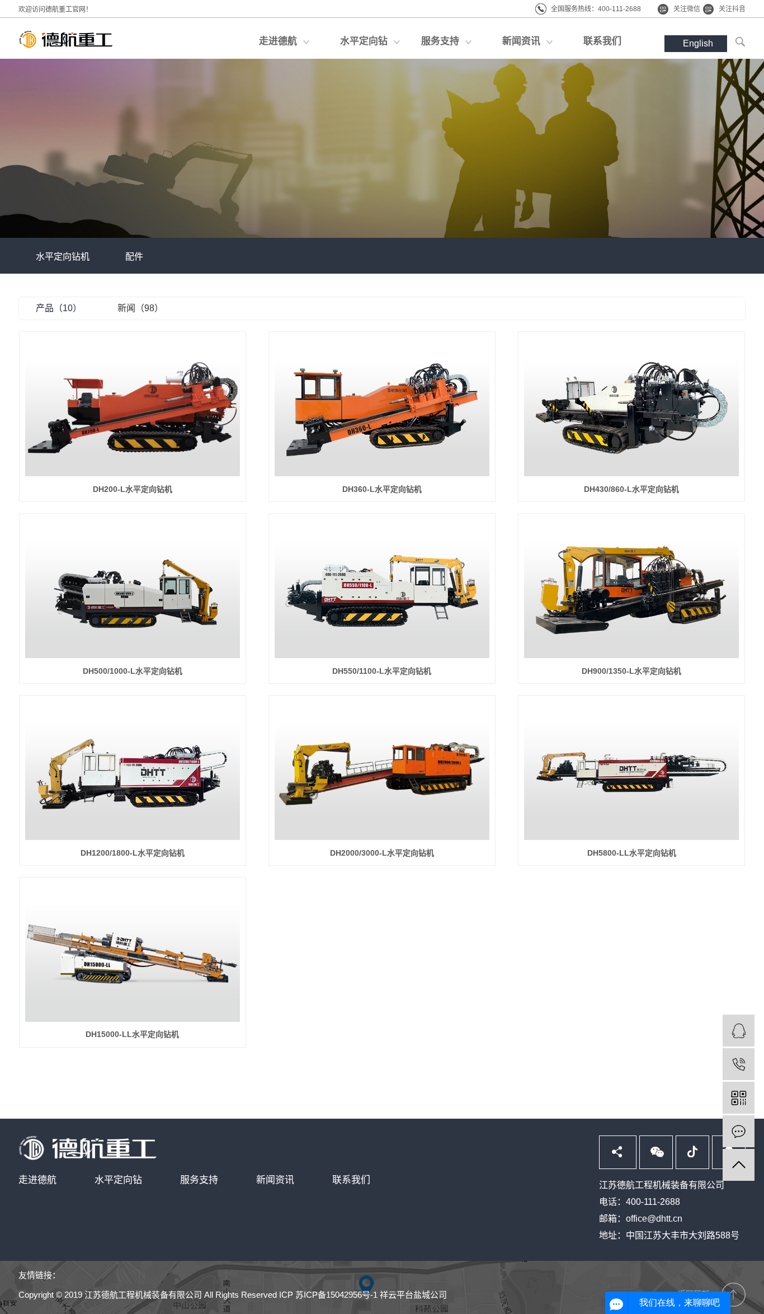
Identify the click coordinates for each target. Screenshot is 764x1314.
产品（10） (59, 308)
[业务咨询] (738, 1030)
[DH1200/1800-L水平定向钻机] (132, 770)
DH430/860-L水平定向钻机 (631, 489)
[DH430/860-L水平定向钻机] (631, 406)
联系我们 (351, 1180)
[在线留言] (738, 1131)
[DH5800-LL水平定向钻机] (631, 770)
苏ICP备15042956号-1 (336, 1294)
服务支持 (199, 1180)
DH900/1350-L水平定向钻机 (631, 671)
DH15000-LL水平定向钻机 (132, 1034)
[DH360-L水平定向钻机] (382, 406)
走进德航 (37, 1180)
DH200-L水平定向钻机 (132, 489)
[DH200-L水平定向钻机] (132, 406)
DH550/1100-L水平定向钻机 (381, 671)
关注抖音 (732, 9)
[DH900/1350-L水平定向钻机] (631, 588)
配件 (134, 256)
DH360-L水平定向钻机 (382, 489)
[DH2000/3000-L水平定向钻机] (382, 770)
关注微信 (686, 9)
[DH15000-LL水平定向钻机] (132, 952)
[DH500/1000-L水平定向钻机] (132, 588)
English (698, 43)
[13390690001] (738, 1064)
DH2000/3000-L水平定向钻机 (382, 852)
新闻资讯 (275, 1180)
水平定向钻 (118, 1180)
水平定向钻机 (62, 256)
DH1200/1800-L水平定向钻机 (133, 852)
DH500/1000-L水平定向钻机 (132, 671)
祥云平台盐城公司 (413, 1294)
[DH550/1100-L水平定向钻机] (382, 588)
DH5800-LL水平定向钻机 (631, 852)
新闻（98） (140, 308)
